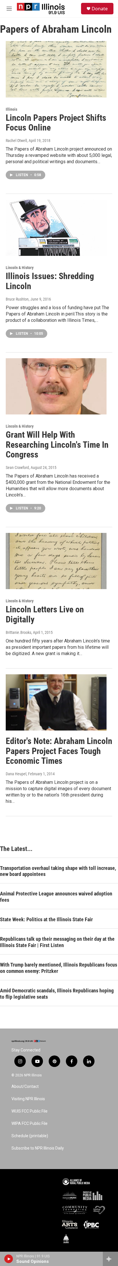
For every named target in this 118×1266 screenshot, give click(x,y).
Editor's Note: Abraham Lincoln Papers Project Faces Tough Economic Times (59, 751)
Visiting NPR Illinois (28, 1099)
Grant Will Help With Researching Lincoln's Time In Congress (57, 445)
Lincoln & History (20, 267)
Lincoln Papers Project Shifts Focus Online (56, 123)
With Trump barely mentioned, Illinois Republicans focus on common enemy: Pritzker (58, 968)
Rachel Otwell (16, 140)
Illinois (11, 109)
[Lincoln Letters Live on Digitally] (56, 561)
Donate (100, 8)
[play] (8, 1259)
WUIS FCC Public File (29, 1111)
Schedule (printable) (29, 1136)
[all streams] (110, 1259)
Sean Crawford (17, 467)
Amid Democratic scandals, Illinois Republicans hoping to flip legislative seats (57, 994)
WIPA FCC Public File (29, 1123)
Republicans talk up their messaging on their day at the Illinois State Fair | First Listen (57, 942)
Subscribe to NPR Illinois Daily (37, 1148)
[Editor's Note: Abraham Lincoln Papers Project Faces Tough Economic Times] (56, 702)
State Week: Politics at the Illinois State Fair (46, 919)
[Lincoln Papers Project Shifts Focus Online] (56, 69)
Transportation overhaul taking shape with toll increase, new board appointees (58, 871)
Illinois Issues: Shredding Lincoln (50, 281)
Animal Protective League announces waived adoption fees (56, 897)
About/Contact (25, 1086)
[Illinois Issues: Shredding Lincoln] (56, 228)
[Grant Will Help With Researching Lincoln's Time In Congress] (56, 386)
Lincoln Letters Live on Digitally (45, 614)
